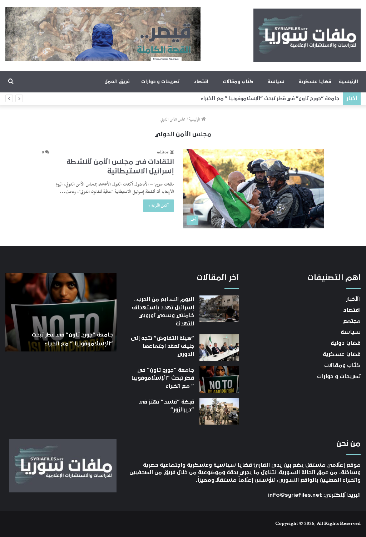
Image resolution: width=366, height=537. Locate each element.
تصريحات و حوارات (160, 82)
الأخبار (353, 299)
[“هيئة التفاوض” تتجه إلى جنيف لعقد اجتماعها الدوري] (219, 347)
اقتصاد (201, 82)
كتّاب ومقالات (238, 82)
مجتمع (352, 321)
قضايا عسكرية (314, 82)
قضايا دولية (346, 343)
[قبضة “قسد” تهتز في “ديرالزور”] (219, 411)
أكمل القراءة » (158, 205)
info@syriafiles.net (295, 494)
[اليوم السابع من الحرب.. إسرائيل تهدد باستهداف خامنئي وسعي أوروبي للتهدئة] (219, 308)
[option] (61, 312)
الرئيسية (348, 82)
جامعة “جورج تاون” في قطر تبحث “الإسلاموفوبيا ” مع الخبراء (270, 98)
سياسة (275, 82)
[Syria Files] (307, 35)
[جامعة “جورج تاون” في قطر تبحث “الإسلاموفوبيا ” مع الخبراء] (219, 379)
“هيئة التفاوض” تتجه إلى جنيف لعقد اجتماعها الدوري (162, 346)
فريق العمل (117, 82)
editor (163, 153)
